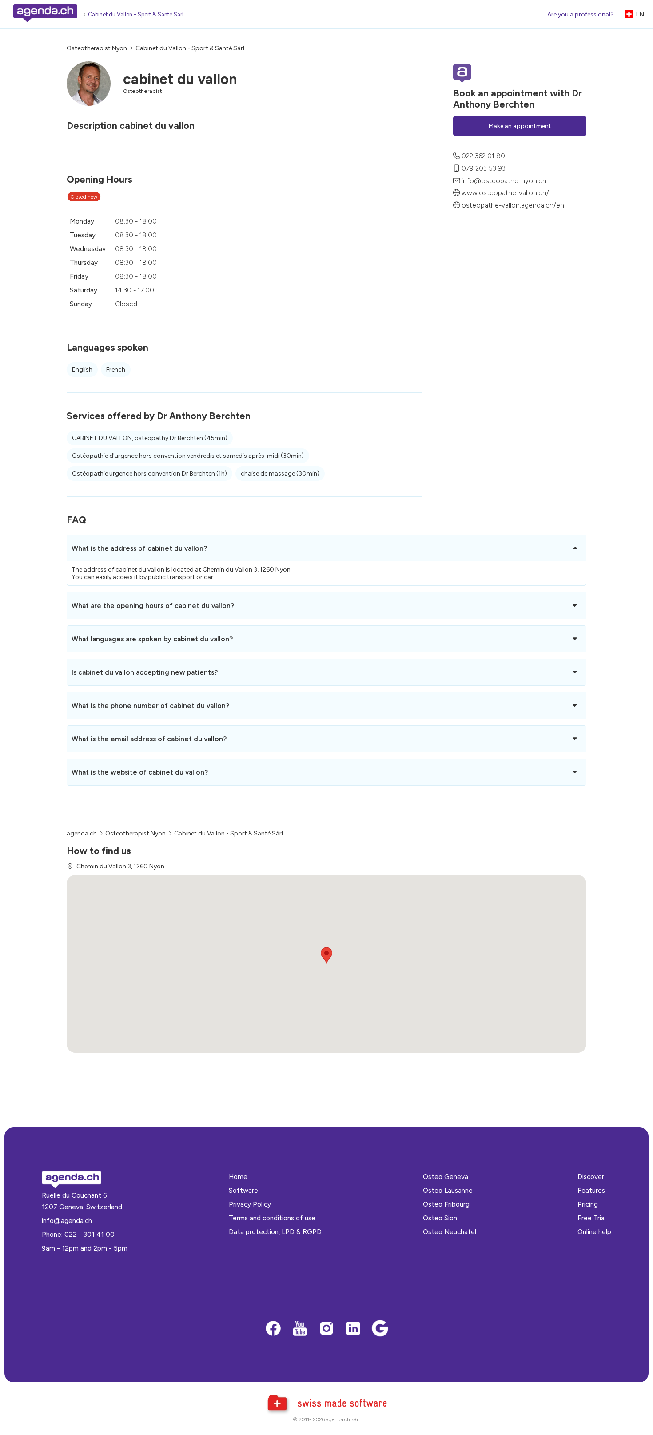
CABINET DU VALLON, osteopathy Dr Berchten (149, 438)
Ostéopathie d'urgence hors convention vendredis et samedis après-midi (188, 456)
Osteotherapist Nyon (97, 48)
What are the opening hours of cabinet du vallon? (153, 605)
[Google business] (380, 1329)
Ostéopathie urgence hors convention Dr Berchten (149, 473)
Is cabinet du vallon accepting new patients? (145, 672)
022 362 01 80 (483, 156)
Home (238, 1176)
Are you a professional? (580, 14)
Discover (590, 1176)
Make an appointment (520, 125)
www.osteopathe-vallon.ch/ (505, 192)
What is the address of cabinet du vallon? (139, 548)
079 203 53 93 (484, 168)
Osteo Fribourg (446, 1204)
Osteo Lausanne (448, 1190)
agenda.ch (82, 833)
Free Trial (591, 1218)
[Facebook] (273, 1329)
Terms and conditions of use (272, 1218)
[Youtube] (300, 1329)
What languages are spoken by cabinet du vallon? (152, 639)
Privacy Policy (250, 1204)
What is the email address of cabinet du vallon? (149, 739)
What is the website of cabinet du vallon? (140, 772)
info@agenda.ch (67, 1220)
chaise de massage (280, 473)
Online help (594, 1231)
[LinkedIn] (353, 1329)
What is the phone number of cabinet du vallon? (150, 705)
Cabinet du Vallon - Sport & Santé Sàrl (135, 14)
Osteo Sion (440, 1218)
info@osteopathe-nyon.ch (504, 180)
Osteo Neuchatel (449, 1231)
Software (243, 1190)
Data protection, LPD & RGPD (275, 1231)
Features (591, 1190)
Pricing (587, 1204)
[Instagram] (326, 1329)
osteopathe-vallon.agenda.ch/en (513, 205)
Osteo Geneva (445, 1176)
